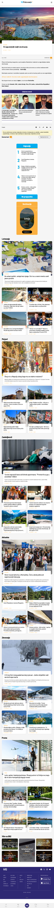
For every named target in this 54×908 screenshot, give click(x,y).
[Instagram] (47, 869)
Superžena (13, 877)
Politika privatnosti (32, 881)
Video (21, 875)
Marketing (29, 875)
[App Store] (45, 882)
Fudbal (9, 840)
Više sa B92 (6, 836)
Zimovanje (6, 637)
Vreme (21, 881)
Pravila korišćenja (32, 879)
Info (27, 847)
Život (4, 881)
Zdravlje (5, 883)
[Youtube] (50, 869)
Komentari (48, 57)
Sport (4, 877)
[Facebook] (41, 869)
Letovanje (6, 239)
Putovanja (5, 885)
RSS (28, 885)
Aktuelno (5, 44)
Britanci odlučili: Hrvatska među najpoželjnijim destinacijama (19, 77)
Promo (4, 738)
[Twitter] (44, 869)
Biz (4, 879)
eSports (13, 879)
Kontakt (29, 887)
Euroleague (10, 853)
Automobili (13, 883)
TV (20, 877)
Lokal (12, 885)
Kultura (13, 875)
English (21, 879)
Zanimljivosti (7, 437)
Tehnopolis (13, 881)
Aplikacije (29, 883)
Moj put (5, 339)
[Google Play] (45, 879)
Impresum (29, 877)
